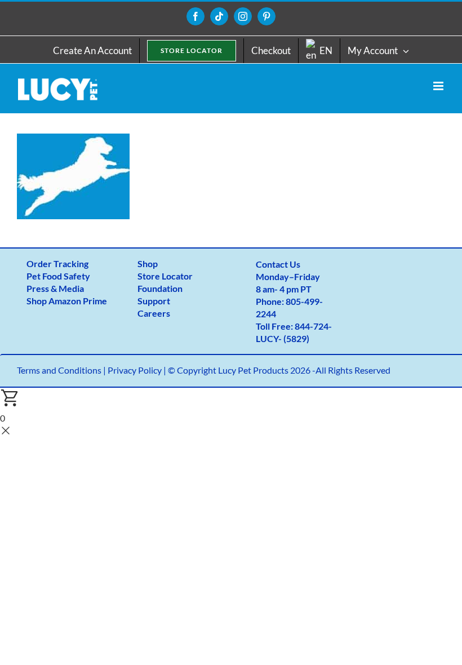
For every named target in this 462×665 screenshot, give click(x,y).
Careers (153, 313)
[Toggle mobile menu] (439, 86)
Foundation (160, 288)
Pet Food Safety (58, 276)
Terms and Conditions (59, 370)
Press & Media (55, 288)
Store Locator (165, 276)
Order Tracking (57, 263)
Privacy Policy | (138, 370)
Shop (147, 263)
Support (153, 300)
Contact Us (278, 264)
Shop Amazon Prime (66, 300)
